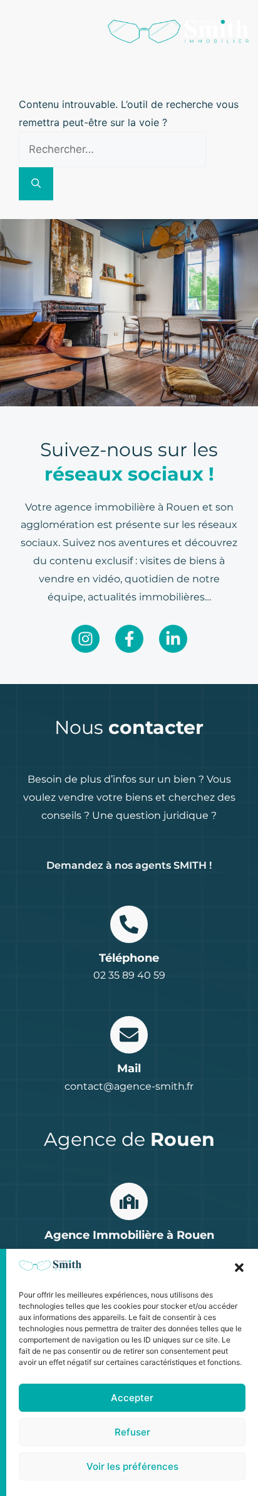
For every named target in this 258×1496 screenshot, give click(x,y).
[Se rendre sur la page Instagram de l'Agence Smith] (85, 639)
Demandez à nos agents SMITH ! (129, 865)
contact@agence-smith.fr (129, 1086)
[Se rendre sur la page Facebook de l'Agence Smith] (129, 639)
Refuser (132, 1432)
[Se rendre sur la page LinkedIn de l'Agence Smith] (173, 639)
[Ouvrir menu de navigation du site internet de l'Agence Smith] (17, 31)
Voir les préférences (132, 1466)
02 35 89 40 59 (129, 975)
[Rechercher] (36, 183)
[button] (239, 1267)
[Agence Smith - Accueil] (178, 31)
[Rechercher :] (112, 149)
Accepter (132, 1398)
